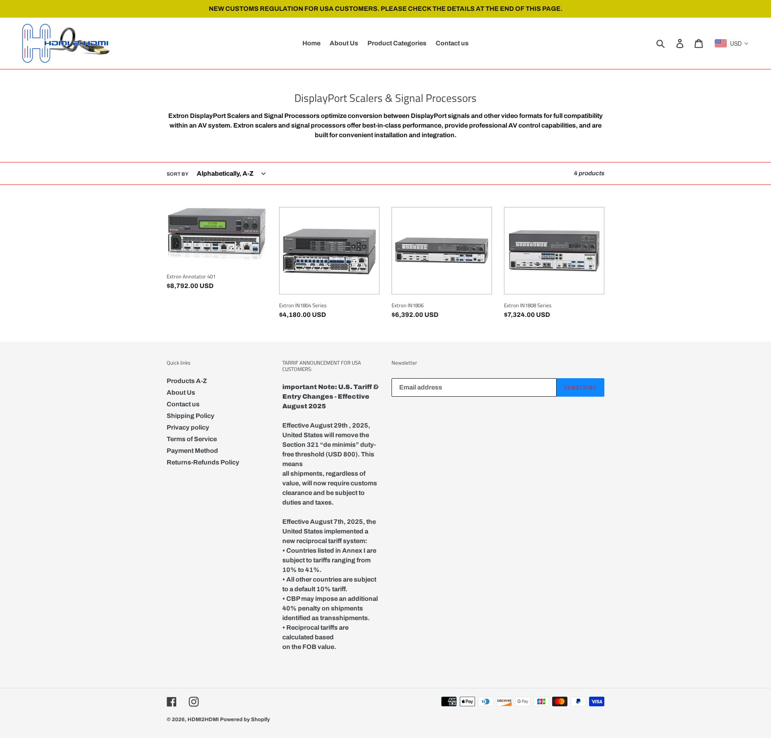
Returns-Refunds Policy (203, 462)
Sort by (177, 174)
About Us (181, 392)
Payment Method (192, 450)
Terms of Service (192, 439)
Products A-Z (187, 380)
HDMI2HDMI (203, 719)
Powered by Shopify (245, 719)
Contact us (183, 404)
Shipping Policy (190, 415)
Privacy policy (188, 427)
